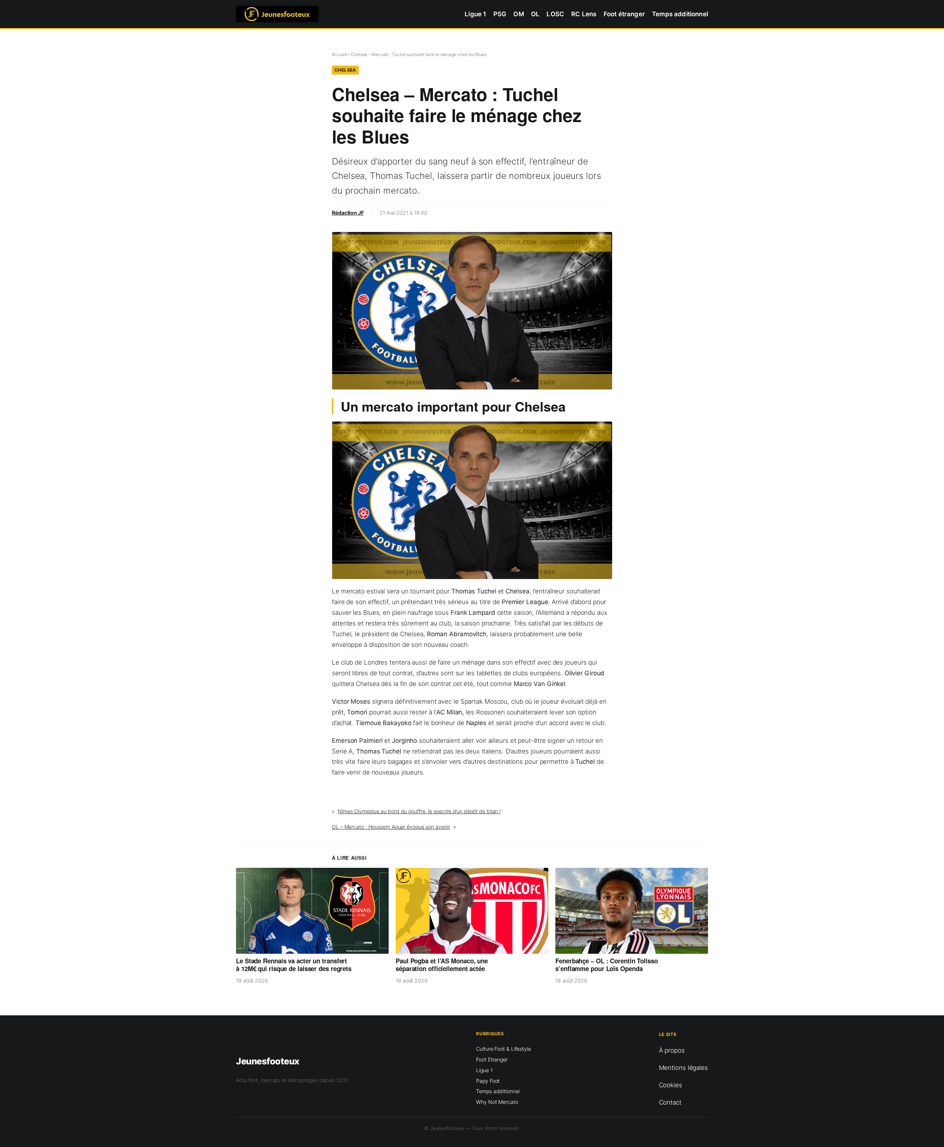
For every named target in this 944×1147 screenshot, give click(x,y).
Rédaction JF (348, 212)
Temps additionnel (497, 1091)
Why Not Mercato (497, 1102)
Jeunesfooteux (267, 1061)
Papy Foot (488, 1081)
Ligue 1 (484, 1070)
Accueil (339, 54)
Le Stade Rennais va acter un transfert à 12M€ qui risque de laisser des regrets (293, 965)
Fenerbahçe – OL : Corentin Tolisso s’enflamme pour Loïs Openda (606, 965)
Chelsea (345, 70)
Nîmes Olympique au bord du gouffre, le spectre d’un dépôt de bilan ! (419, 811)
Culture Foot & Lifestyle (503, 1049)
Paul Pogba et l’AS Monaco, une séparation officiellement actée (442, 965)
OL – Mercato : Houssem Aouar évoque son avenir (391, 827)
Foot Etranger (492, 1059)
